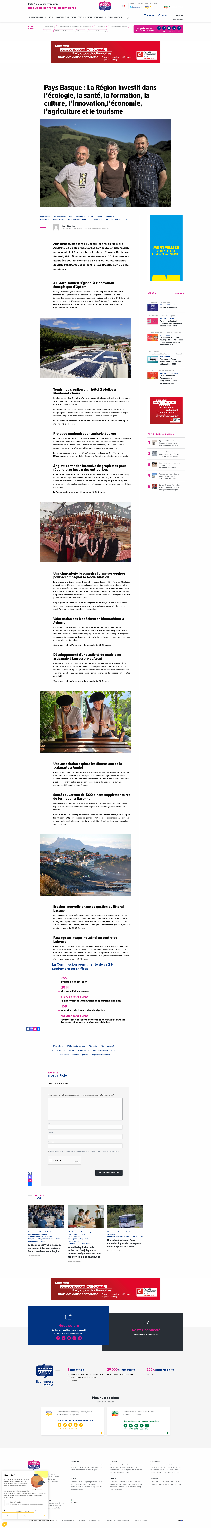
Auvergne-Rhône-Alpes (66, 17)
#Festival (151, 370)
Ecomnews (135, 7)
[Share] (38, 1029)
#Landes (31, 1232)
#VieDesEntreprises (36, 1241)
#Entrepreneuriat (154, 332)
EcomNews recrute (140, 1520)
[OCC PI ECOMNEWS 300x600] (166, 248)
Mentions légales (95, 1520)
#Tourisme (98, 219)
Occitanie (49, 17)
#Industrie (110, 216)
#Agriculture (45, 216)
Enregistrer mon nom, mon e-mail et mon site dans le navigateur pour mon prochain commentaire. (84, 1151)
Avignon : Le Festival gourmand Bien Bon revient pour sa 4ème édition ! (171, 323)
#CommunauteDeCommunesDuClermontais (74, 26)
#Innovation (45, 219)
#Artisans (80, 31)
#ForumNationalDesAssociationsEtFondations (166, 354)
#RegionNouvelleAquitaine (79, 219)
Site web (51, 1142)
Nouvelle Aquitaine (113, 17)
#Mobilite (111, 1234)
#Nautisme (165, 302)
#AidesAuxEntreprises (63, 31)
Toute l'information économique (52, 6)
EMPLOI (113, 1478)
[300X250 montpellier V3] (166, 410)
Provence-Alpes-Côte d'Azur (90, 17)
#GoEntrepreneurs (173, 332)
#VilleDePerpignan (166, 370)
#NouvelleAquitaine (114, 219)
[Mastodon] (31, 1029)
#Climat (47, 31)
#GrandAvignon (168, 316)
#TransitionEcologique (118, 26)
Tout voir (178, 293)
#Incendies (48, 26)
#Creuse (110, 1232)
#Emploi (31, 1239)
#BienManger (153, 316)
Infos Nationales (35, 17)
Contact (82, 1520)
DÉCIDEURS (154, 1478)
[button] (127, 17)
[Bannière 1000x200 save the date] (105, 52)
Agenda (150, 15)
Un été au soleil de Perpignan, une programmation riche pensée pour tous (168, 379)
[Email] (35, 1029)
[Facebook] (28, 1029)
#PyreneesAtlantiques (101, 1054)
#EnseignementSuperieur (78, 1239)
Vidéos (164, 15)
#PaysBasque (58, 219)
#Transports (100, 26)
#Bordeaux (72, 1232)
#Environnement (95, 216)
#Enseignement (74, 1236)
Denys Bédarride (68, 226)
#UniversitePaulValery (97, 31)
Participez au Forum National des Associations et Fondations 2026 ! (170, 361)
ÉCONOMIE (75, 1462)
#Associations (153, 351)
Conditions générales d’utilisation (117, 1520)
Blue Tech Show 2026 (168, 307)
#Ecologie (80, 216)
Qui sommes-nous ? (68, 1520)
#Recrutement (73, 1241)
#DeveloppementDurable (38, 1234)
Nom (50, 1123)
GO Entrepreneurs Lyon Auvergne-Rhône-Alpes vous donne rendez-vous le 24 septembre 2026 (171, 341)
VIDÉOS (74, 1478)
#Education (72, 1234)
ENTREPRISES (155, 1462)
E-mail (50, 1132)
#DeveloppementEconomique (40, 1236)
